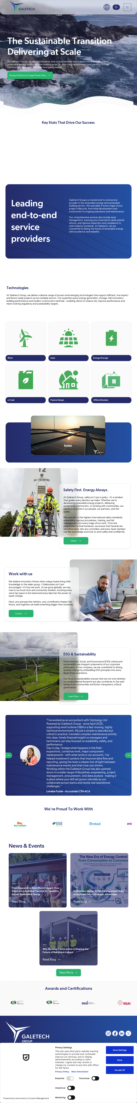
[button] (107, 7)
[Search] (116, 7)
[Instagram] (108, 1033)
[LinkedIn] (121, 1033)
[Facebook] (115, 1033)
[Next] (128, 755)
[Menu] (127, 7)
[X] (128, 1033)
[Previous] (8, 755)
